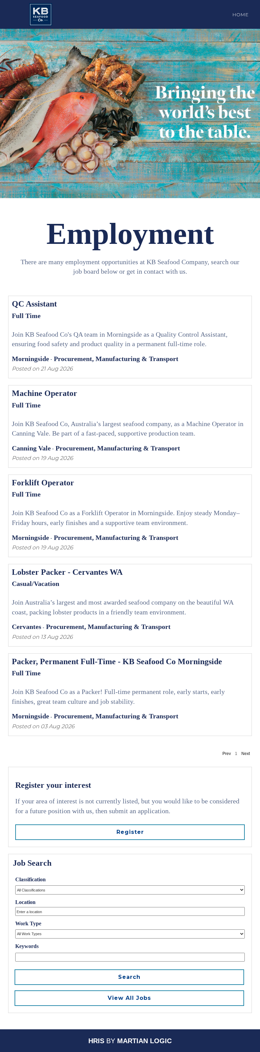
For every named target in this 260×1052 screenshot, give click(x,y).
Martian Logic (144, 1041)
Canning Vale (31, 448)
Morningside (30, 358)
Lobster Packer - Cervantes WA (67, 572)
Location (25, 902)
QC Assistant (34, 303)
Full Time (26, 315)
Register (130, 832)
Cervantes (26, 626)
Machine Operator (44, 393)
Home (240, 15)
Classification (30, 879)
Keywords (27, 946)
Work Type (28, 923)
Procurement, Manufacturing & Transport (116, 358)
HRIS (96, 1041)
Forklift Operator (43, 482)
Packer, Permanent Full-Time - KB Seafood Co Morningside (117, 661)
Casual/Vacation (35, 583)
